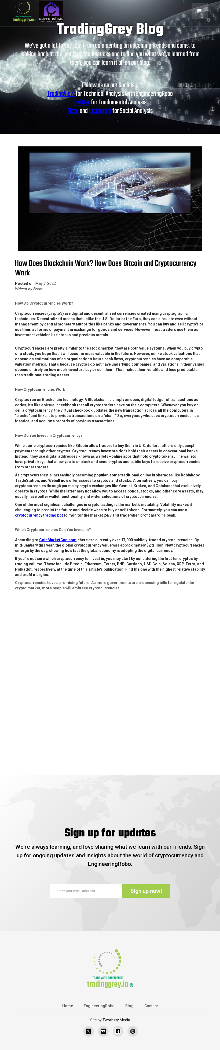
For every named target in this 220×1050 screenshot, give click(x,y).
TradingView (61, 94)
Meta (74, 111)
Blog (129, 1006)
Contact (151, 1006)
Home (67, 1006)
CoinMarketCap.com (57, 540)
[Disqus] (110, 690)
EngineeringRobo (99, 1006)
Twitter (82, 102)
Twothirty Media (116, 1020)
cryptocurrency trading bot (39, 515)
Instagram (100, 111)
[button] (200, 11)
